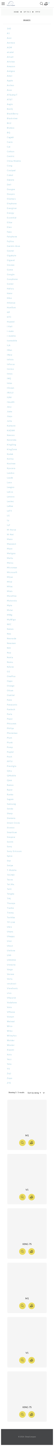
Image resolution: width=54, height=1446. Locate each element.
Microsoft (12, 572)
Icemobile (12, 341)
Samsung (11, 804)
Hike (9, 298)
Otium (10, 691)
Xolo (9, 1055)
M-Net (10, 535)
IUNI (9, 397)
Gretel (10, 284)
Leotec (10, 501)
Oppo (10, 681)
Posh (9, 757)
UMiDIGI (11, 960)
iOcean (10, 388)
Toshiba (11, 918)
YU (8, 1069)
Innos (10, 374)
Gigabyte (11, 256)
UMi (9, 955)
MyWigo (11, 620)
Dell (9, 185)
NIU (9, 648)
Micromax (12, 568)
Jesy (9, 407)
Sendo (10, 809)
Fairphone (12, 237)
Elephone (12, 204)
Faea (9, 232)
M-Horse (11, 530)
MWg (9, 615)
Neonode (11, 639)
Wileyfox (12, 1036)
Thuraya (11, 903)
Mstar (10, 610)
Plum (9, 738)
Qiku (9, 771)
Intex (9, 383)
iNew (9, 355)
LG (8, 516)
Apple (10, 81)
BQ (8, 133)
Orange (10, 686)
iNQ (9, 379)
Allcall (10, 57)
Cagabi (10, 137)
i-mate (10, 331)
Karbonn (11, 426)
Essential (12, 218)
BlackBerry (12, 114)
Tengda (10, 894)
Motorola (12, 601)
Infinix (10, 360)
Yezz (9, 1059)
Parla (9, 714)
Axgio (10, 104)
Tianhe (10, 908)
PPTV (10, 762)
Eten (9, 227)
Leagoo (10, 487)
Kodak (10, 454)
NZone (10, 667)
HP (8, 312)
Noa (9, 653)
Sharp (10, 814)
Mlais (10, 591)
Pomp (10, 747)
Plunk (10, 743)
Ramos (10, 785)
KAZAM (11, 431)
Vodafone (12, 1003)
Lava (9, 483)
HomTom (11, 308)
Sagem (10, 799)
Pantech (11, 710)
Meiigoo (11, 553)
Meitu (10, 558)
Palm (9, 700)
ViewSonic (12, 988)
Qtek (9, 780)
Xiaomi (10, 1050)
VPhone (11, 1012)
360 (9, 29)
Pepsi (10, 719)
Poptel (10, 752)
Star (9, 861)
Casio (10, 142)
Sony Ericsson (14, 851)
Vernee (10, 974)
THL (9, 899)
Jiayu (9, 416)
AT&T (10, 100)
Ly (8, 520)
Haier (10, 293)
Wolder (11, 1040)
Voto (9, 1007)
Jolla (9, 421)
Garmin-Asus (13, 246)
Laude (10, 478)
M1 (27, 1135)
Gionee (10, 265)
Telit (9, 889)
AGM (9, 48)
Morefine (12, 596)
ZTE (9, 1083)
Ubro (9, 927)
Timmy (10, 913)
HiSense (11, 303)
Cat (8, 147)
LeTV (9, 511)
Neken (10, 629)
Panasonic (12, 705)
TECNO (11, 875)
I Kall (9, 327)
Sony (9, 847)
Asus (9, 90)
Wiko (10, 1031)
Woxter (11, 1045)
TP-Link (11, 922)
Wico (9, 1026)
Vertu (10, 979)
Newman (11, 643)
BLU (9, 123)
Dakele (10, 180)
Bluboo (10, 128)
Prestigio (12, 766)
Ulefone (11, 951)
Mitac (10, 587)
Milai (9, 582)
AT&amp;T (12, 95)
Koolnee (11, 464)
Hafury (10, 289)
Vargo (10, 970)
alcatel (10, 52)
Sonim (10, 842)
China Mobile (14, 161)
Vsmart (10, 1017)
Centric (11, 156)
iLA (8, 345)
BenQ (10, 109)
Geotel (10, 251)
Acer (9, 38)
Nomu (10, 662)
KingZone (12, 449)
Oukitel (11, 695)
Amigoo (11, 71)
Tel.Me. (11, 884)
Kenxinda (11, 440)
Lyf (8, 525)
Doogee (11, 189)
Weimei (11, 1022)
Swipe (10, 866)
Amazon (11, 67)
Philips (10, 728)
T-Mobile (12, 870)
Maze (9, 549)
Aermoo (11, 43)
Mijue (10, 577)
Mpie (9, 606)
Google (11, 275)
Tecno (10, 880)
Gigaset (11, 260)
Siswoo (11, 828)
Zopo (9, 1078)
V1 (27, 1190)
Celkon (10, 152)
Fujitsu (10, 241)
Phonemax (12, 733)
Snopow (11, 837)
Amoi (9, 76)
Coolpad (11, 171)
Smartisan (12, 832)
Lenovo (11, 497)
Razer (10, 790)
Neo (9, 634)
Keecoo (11, 435)
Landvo (10, 473)
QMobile (11, 776)
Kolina (10, 459)
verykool (11, 984)
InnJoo (10, 369)
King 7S (27, 1244)
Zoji (9, 1074)
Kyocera (11, 468)
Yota (9, 1064)
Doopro (11, 194)
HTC (9, 317)
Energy (10, 213)
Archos (10, 85)
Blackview (12, 119)
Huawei (11, 322)
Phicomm (11, 724)
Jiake (9, 412)
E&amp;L (11, 199)
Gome (10, 270)
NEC (9, 624)
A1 (8, 33)
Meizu (10, 563)
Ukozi (10, 946)
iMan (9, 350)
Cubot (10, 175)
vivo (9, 993)
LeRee (10, 506)
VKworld (11, 998)
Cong (9, 166)
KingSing (11, 445)
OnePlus (11, 676)
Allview (11, 62)
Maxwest (11, 544)
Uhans (10, 932)
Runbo (10, 795)
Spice (10, 856)
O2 (8, 672)
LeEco (10, 492)
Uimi (9, 941)
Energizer (12, 208)
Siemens (11, 818)
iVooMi (11, 402)
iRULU (10, 393)
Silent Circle (13, 823)
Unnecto (11, 965)
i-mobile (11, 336)
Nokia (10, 658)
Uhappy (11, 936)
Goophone (12, 279)
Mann (10, 539)
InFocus (11, 364)
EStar (9, 223)
